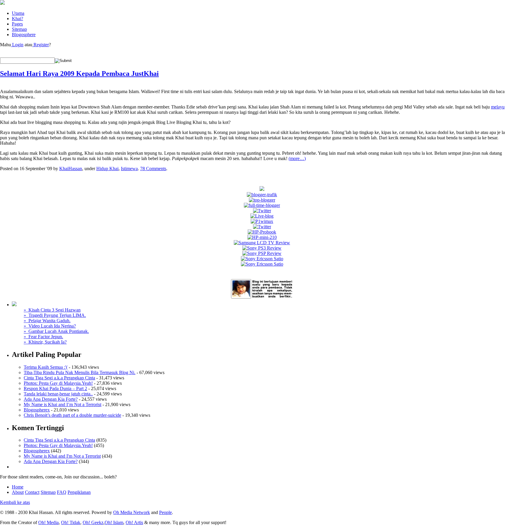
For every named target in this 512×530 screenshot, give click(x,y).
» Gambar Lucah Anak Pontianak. (56, 331)
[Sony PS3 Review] (261, 247)
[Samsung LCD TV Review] (262, 242)
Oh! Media (48, 522)
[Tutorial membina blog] (262, 210)
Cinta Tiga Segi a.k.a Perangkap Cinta (59, 377)
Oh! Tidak (70, 522)
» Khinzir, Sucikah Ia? (45, 341)
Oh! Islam (114, 522)
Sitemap (19, 29)
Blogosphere (24, 34)
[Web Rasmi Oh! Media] (262, 189)
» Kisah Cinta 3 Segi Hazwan (52, 309)
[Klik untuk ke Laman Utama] (2, 3)
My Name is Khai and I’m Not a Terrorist (62, 404)
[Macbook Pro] (262, 263)
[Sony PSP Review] (261, 253)
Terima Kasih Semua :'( (46, 367)
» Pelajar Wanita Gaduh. (47, 320)
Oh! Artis (134, 522)
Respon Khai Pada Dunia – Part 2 (55, 388)
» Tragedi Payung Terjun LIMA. (55, 315)
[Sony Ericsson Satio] (262, 258)
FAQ (61, 492)
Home (17, 486)
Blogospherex (37, 409)
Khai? (17, 18)
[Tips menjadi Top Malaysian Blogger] (262, 199)
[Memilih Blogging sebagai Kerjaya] (262, 205)
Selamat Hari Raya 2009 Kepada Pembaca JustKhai (79, 73)
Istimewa (129, 168)
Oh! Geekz (93, 522)
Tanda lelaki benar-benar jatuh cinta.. (58, 393)
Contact (32, 492)
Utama (18, 13)
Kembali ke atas (15, 502)
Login (17, 44)
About (18, 492)
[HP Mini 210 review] (262, 237)
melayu (498, 106)
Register (40, 44)
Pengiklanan (79, 492)
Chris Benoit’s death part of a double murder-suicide (72, 415)
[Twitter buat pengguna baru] (262, 226)
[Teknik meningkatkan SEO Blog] (262, 194)
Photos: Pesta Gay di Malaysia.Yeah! (58, 383)
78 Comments (153, 168)
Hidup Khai (107, 168)
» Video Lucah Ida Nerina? (50, 325)
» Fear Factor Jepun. (43, 336)
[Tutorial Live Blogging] (261, 215)
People (165, 512)
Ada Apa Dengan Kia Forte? (51, 399)
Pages (17, 23)
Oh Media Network (131, 512)
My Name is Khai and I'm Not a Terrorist (62, 456)
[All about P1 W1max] (262, 221)
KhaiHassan (70, 168)
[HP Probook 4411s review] (262, 231)
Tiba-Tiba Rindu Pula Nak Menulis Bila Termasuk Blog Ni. (79, 372)
